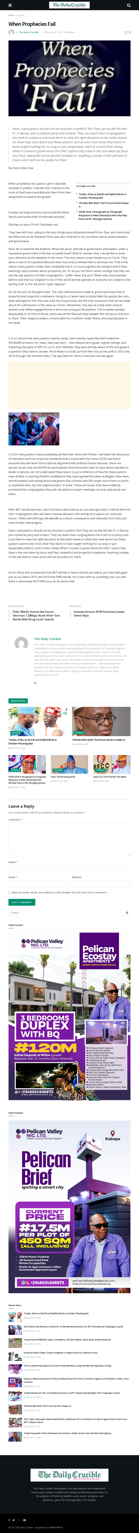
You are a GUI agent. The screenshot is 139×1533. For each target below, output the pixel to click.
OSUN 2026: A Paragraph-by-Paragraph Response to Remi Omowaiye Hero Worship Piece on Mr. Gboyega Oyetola (103, 215)
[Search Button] (127, 912)
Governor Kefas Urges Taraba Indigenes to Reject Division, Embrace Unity (60, 1352)
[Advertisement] (69, 385)
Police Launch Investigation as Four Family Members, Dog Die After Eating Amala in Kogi (67, 1365)
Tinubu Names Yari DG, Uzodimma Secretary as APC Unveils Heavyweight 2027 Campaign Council (72, 1393)
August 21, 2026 (17, 787)
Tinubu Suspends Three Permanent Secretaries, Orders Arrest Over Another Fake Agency (67, 1433)
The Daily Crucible (28, 32)
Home (11, 15)
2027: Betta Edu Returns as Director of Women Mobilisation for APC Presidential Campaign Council (73, 1326)
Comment (15, 819)
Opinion (21, 15)
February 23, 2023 (53, 32)
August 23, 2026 (17, 748)
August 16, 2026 (59, 781)
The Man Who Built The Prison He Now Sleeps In (98, 739)
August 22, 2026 (81, 744)
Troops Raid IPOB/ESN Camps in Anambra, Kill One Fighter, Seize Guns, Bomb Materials (67, 1339)
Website (77, 877)
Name (13, 862)
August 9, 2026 (102, 781)
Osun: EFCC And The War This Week (109, 776)
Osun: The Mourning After (63, 776)
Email (12, 877)
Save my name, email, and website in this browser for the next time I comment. (59, 892)
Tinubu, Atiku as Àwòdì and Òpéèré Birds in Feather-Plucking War (56, 1313)
